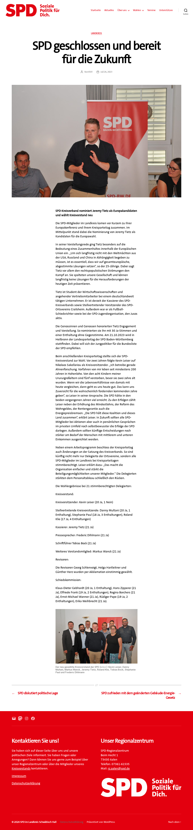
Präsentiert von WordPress (101, 822)
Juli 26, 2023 (106, 71)
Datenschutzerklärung (26, 783)
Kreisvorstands (21, 768)
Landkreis (96, 33)
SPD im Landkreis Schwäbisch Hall (38, 822)
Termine (151, 10)
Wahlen (137, 10)
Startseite (96, 10)
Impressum (19, 776)
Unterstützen (166, 10)
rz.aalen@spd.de (119, 768)
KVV (90, 71)
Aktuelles (109, 10)
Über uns (122, 10)
